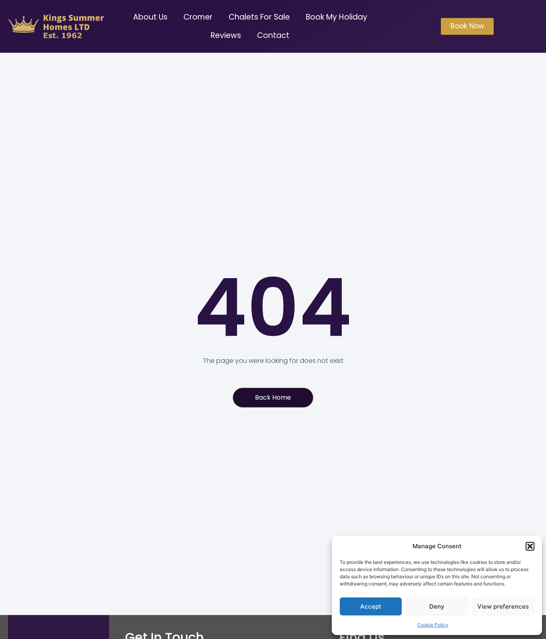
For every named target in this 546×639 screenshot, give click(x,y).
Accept (370, 606)
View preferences (503, 606)
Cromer (198, 17)
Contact (273, 35)
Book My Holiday (336, 17)
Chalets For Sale (259, 17)
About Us (150, 17)
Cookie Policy (432, 625)
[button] (530, 546)
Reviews (226, 35)
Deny (436, 606)
